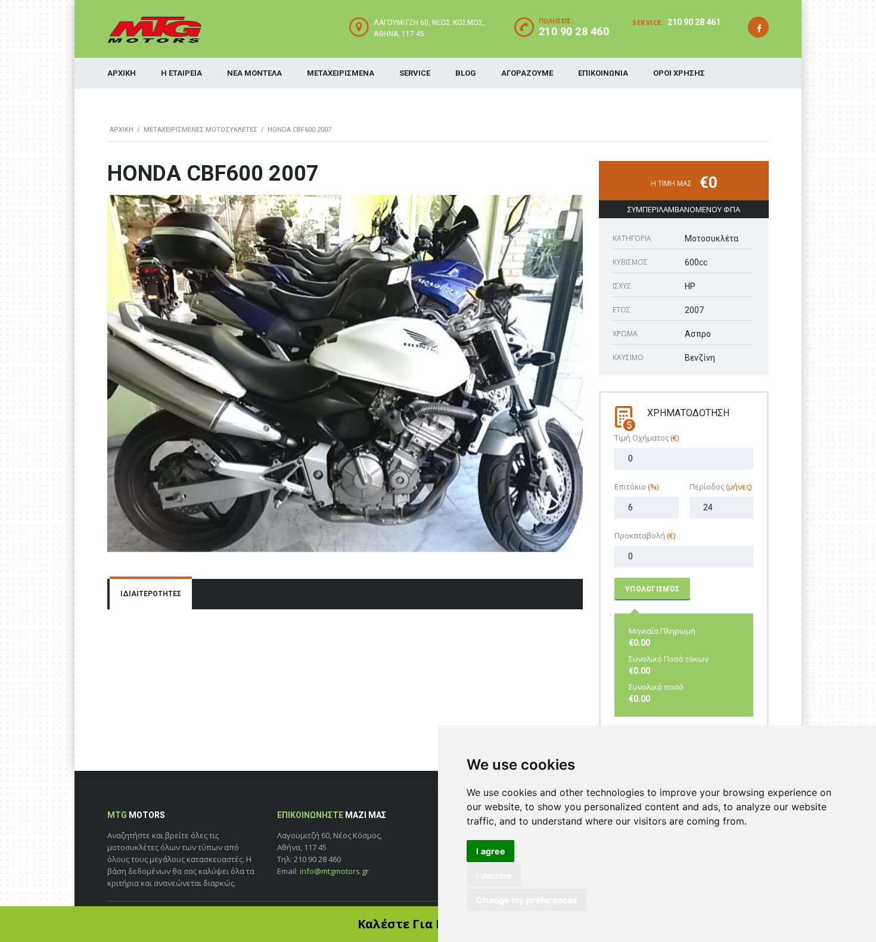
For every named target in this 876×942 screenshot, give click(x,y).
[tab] (151, 594)
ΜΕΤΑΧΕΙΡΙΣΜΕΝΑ (340, 73)
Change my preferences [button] (526, 900)
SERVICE (414, 73)
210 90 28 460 (574, 31)
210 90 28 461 (693, 22)
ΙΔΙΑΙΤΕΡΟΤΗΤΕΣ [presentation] (150, 594)
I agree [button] (490, 851)
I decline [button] (494, 875)
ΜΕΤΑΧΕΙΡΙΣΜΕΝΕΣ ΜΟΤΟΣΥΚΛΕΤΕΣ (200, 130)
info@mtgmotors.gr (334, 871)
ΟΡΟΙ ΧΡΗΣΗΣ (679, 73)
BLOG (465, 73)
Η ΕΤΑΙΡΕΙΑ (181, 73)
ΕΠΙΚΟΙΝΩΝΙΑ (603, 73)
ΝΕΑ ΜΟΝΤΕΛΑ (254, 73)
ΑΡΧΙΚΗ (121, 73)
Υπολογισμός (652, 589)
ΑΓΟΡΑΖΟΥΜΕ (527, 73)
